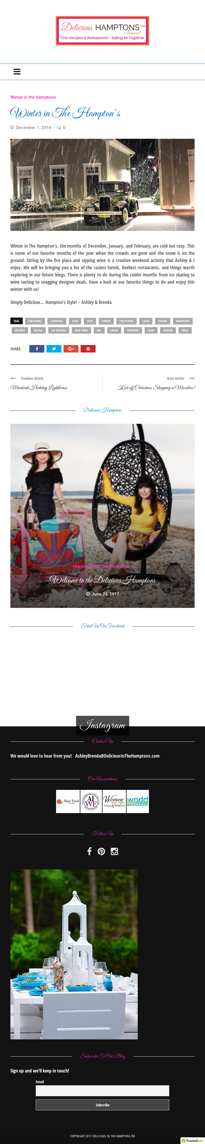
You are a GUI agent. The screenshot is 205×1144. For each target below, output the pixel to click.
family (106, 321)
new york (81, 330)
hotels (38, 330)
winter (168, 330)
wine (151, 330)
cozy (90, 321)
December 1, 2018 (34, 127)
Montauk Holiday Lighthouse (38, 388)
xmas (185, 330)
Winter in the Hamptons (33, 97)
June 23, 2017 (105, 594)
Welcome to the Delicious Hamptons (102, 580)
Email (40, 1081)
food (146, 321)
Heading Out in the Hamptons (101, 566)
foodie (162, 321)
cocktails (57, 321)
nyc (99, 330)
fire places (126, 321)
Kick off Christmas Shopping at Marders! (156, 388)
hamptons (183, 321)
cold (75, 321)
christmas (35, 321)
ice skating (59, 330)
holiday (20, 330)
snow (114, 330)
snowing (133, 330)
